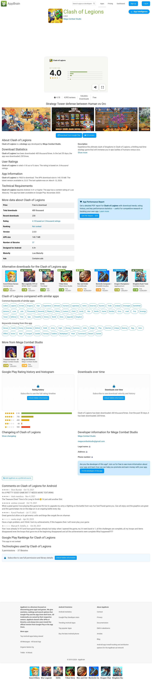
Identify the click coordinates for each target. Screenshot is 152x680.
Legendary (75, 306)
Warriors (108, 328)
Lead (127, 311)
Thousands (31, 311)
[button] (114, 446)
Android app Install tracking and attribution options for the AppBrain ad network (113, 646)
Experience (47, 306)
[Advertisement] (73, 40)
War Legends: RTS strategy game (29, 284)
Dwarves (93, 306)
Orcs (119, 311)
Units (85, 328)
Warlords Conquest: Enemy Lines (103, 284)
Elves (61, 317)
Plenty (57, 311)
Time (21, 317)
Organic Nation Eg (27, 647)
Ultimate (57, 306)
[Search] (94, 3)
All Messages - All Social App (30, 642)
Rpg (132, 328)
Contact (100, 612)
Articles (99, 634)
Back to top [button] (146, 658)
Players (49, 311)
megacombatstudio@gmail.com (91, 441)
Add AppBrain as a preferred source (18, 478)
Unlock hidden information (38, 398)
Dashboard (121, 4)
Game (104, 311)
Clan (38, 306)
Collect (5, 306)
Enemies (29, 328)
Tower (5, 317)
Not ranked (36, 226)
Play (100, 328)
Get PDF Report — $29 (90, 216)
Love (14, 311)
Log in (146, 4)
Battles (111, 311)
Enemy (20, 328)
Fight (60, 328)
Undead (117, 306)
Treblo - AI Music (26, 653)
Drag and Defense (28, 360)
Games (98, 334)
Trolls (110, 306)
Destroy (124, 328)
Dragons (30, 306)
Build (45, 328)
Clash (73, 311)
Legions (13, 306)
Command (82, 334)
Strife (42, 284)
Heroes (5, 328)
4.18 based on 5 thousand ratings (46, 221)
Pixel (73, 334)
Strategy (143, 311)
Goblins (54, 334)
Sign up (133, 4)
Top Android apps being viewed (31, 636)
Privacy (99, 617)
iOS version (90, 135)
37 (33, 242)
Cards (81, 311)
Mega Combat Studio (29, 342)
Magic (92, 328)
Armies (21, 306)
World (54, 317)
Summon (76, 328)
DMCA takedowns (103, 628)
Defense (14, 317)
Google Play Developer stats (69, 617)
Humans (66, 306)
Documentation (102, 623)
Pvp (134, 311)
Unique (116, 328)
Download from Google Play (69, 135)
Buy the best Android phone (69, 634)
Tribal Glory (63, 284)
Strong (67, 328)
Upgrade (70, 317)
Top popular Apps (65, 628)
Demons (6, 311)
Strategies (127, 306)
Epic (29, 317)
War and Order (82, 284)
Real (20, 334)
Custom (65, 311)
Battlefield (137, 306)
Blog (98, 639)
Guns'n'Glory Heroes (10, 284)
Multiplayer (64, 334)
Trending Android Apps (67, 623)
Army (53, 328)
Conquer (29, 334)
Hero (140, 328)
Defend (37, 328)
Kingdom (79, 317)
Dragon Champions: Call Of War (122, 284)
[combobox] (82, 3)
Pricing (110, 4)
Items (84, 306)
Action (13, 334)
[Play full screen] (102, 87)
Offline (5, 334)
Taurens (101, 306)
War (88, 311)
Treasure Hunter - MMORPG (11, 360)
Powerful (37, 317)
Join (21, 311)
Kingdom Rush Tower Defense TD (140, 284)
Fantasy (46, 334)
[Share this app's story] (95, 87)
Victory (46, 317)
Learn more (104, 211)
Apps (102, 4)
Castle (13, 328)
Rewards (41, 311)
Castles (37, 334)
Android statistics (65, 612)
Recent (90, 334)
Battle (96, 311)
